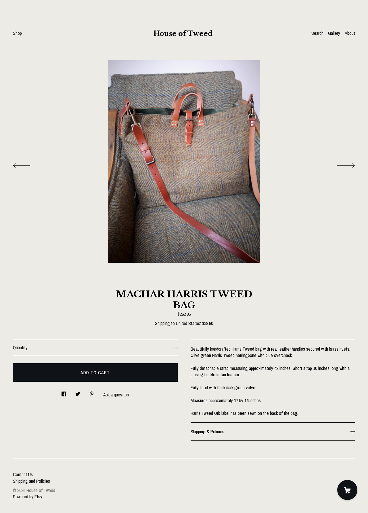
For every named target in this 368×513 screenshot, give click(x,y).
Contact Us (23, 474)
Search (317, 33)
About (350, 33)
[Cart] (347, 490)
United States (188, 323)
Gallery (334, 33)
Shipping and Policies (31, 481)
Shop (17, 33)
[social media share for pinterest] (91, 392)
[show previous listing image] (27, 163)
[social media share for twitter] (77, 392)
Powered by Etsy (27, 496)
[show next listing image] (340, 163)
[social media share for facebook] (64, 392)
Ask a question (116, 395)
